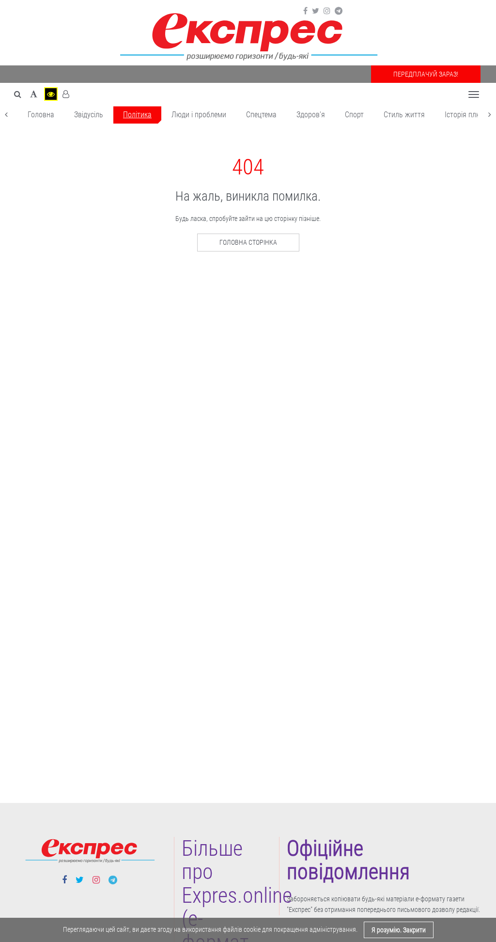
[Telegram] (338, 11)
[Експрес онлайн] (248, 35)
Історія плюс (465, 114)
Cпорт (354, 114)
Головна (41, 114)
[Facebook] (305, 11)
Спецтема (261, 114)
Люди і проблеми (198, 114)
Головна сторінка (248, 242)
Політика (137, 114)
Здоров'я (310, 114)
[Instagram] (327, 11)
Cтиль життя (404, 114)
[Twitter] (315, 11)
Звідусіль (88, 114)
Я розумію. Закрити (399, 930)
